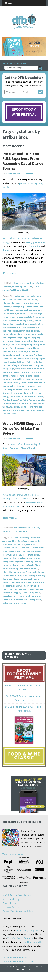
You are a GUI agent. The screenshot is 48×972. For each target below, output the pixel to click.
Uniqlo (41, 400)
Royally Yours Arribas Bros (25, 382)
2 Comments (29, 438)
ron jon (16, 585)
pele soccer (33, 375)
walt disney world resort (21, 406)
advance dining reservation (15, 303)
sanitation (7, 589)
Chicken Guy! (35, 313)
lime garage (8, 368)
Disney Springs (37, 283)
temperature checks (33, 396)
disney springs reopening (14, 337)
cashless (18, 310)
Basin (29, 306)
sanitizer (17, 589)
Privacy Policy (9, 903)
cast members (9, 313)
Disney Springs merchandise (30, 334)
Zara (13, 413)
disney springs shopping (25, 341)
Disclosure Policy (10, 899)
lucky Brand (20, 368)
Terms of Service (10, 907)
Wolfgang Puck (18, 410)
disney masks (15, 323)
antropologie (27, 540)
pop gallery (18, 379)
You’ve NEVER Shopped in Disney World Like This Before (23, 428)
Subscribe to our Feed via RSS (17, 957)
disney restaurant (31, 327)
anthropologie (18, 306)
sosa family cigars (31, 592)
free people (27, 355)
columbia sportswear (12, 316)
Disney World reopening (20, 344)
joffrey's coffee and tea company (27, 365)
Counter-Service (21, 283)
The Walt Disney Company (20, 938)
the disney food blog (24, 15)
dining (23, 320)
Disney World (27, 565)
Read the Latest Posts (14, 63)
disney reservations (11, 327)
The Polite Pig (25, 400)
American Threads (11, 540)
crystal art (20, 547)
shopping (31, 386)
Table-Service (16, 396)
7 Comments (29, 173)
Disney (30, 320)
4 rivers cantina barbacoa (27, 296)
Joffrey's (21, 361)
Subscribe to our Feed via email (17, 961)
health (12, 361)
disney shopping (10, 330)
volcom (28, 403)
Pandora (14, 375)
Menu (10, 3)
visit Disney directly (32, 941)
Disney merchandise (33, 323)
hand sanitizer (17, 358)
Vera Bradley (18, 403)
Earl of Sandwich (17, 348)
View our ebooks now (13, 854)
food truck (15, 355)
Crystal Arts (13, 320)
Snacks (15, 286)
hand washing (31, 358)
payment (15, 582)
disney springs (26, 330)
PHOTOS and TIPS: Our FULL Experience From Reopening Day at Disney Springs (22, 161)
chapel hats (23, 313)
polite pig (7, 379)
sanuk (42, 382)
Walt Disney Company (27, 930)
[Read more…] (9, 273)
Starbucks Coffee (24, 389)
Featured (6, 286)
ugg (35, 400)
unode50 (6, 403)
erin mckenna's (19, 351)
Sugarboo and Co (19, 393)
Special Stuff (26, 286)
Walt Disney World (19, 290)
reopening (30, 379)
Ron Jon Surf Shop (30, 585)
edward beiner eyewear (13, 572)
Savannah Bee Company (14, 386)
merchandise (32, 579)
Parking (23, 375)
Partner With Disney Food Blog (17, 910)
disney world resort (28, 568)
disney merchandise (23, 527)
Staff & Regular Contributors (16, 895)
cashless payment (32, 310)
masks (29, 372)
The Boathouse (9, 400)
